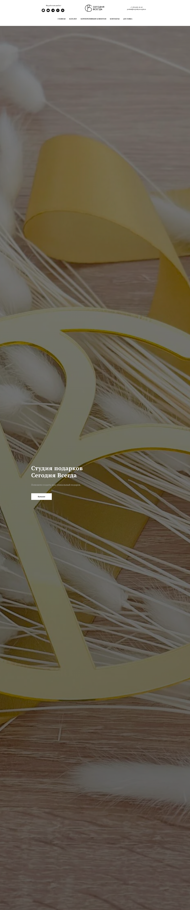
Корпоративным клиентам (93, 19)
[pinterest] (57, 11)
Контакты (115, 19)
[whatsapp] (43, 11)
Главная (62, 19)
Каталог (73, 19)
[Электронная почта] (48, 11)
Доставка (127, 19)
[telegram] (53, 11)
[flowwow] (62, 11)
